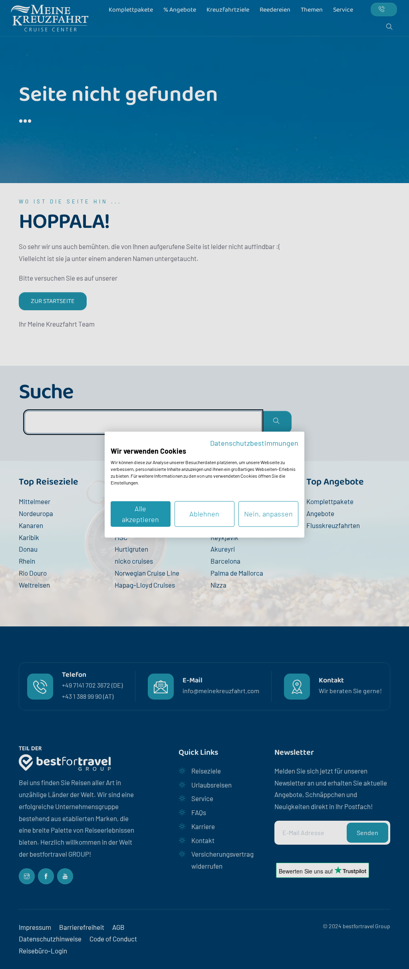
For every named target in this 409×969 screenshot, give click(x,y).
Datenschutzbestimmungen (254, 443)
